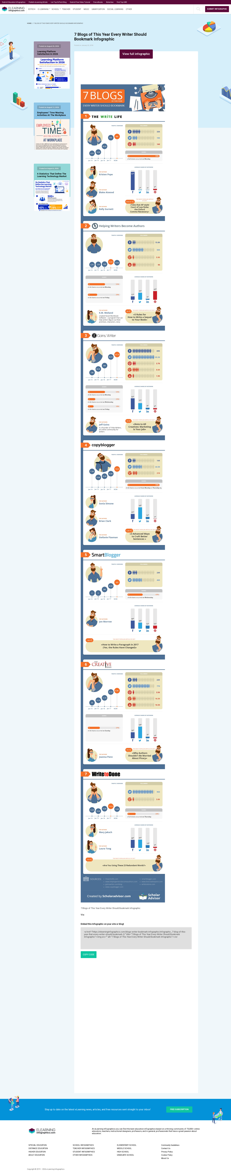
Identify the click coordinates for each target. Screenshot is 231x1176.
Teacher (66, 9)
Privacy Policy (167, 1152)
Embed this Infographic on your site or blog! (102, 924)
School (55, 9)
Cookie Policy (166, 1155)
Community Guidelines (170, 1145)
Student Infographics (84, 1152)
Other (129, 9)
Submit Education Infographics (13, 2)
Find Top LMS (122, 2)
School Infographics (83, 1145)
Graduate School (125, 1155)
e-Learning (43, 9)
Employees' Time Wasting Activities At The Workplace (51, 113)
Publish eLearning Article (38, 2)
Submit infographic (217, 9)
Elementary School (126, 1145)
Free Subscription (179, 1109)
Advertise (109, 2)
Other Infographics (82, 1155)
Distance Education (38, 1148)
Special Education (38, 1145)
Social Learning (115, 9)
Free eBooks (98, 2)
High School (123, 1152)
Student (77, 9)
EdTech (31, 9)
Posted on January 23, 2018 (83, 45)
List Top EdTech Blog (59, 2)
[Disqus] (136, 995)
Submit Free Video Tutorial (80, 2)
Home (29, 23)
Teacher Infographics (84, 1148)
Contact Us (165, 1148)
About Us (165, 1158)
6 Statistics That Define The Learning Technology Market (52, 175)
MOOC (86, 9)
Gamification (98, 9)
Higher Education (37, 1152)
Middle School (124, 1148)
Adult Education (37, 1155)
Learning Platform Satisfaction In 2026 (47, 52)
